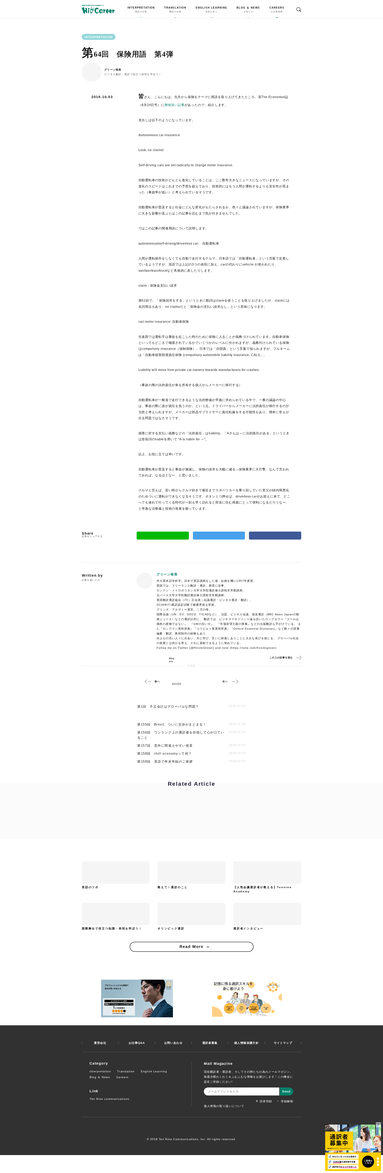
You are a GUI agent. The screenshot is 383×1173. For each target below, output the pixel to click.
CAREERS (276, 9)
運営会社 (100, 1042)
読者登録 (266, 1101)
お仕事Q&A (137, 1042)
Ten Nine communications (109, 1098)
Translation (126, 1071)
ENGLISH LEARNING (211, 9)
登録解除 (287, 1101)
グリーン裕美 (112, 69)
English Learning (154, 1071)
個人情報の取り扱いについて (224, 1106)
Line (163, 536)
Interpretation (100, 1071)
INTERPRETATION (141, 9)
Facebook (275, 536)
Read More (191, 946)
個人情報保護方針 (246, 1042)
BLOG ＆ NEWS (248, 9)
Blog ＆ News (100, 1077)
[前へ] (148, 681)
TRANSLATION (175, 9)
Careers (122, 1077)
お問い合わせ (173, 1042)
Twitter (219, 536)
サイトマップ (283, 1042)
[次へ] (235, 681)
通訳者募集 (210, 1042)
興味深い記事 (174, 105)
